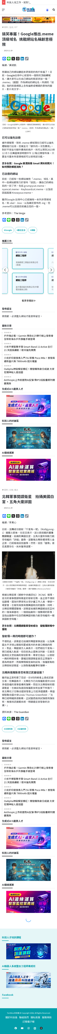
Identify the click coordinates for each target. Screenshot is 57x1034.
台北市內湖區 (22, 277)
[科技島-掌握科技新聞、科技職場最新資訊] (28, 9)
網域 (48, 75)
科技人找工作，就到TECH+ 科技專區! (27, 2)
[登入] (47, 11)
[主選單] (3, 10)
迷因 (15, 82)
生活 (11, 27)
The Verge (19, 213)
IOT (16, 27)
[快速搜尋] (53, 10)
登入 (18, 316)
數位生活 (21, 230)
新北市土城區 (22, 252)
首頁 (6, 27)
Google (11, 75)
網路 (33, 230)
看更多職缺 (28, 300)
